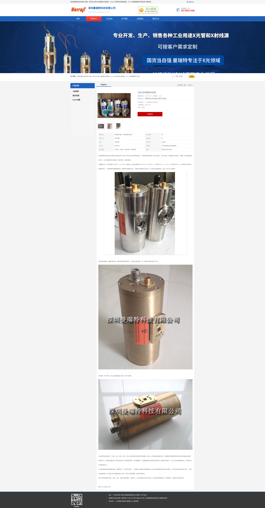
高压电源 (76, 95)
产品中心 (93, 19)
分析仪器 (154, 98)
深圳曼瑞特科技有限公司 (152, 498)
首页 (78, 19)
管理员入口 (130, 501)
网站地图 (136, 501)
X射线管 (76, 91)
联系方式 (155, 19)
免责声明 (124, 501)
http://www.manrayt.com (104, 486)
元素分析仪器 (161, 98)
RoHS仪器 (76, 100)
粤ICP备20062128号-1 (139, 498)
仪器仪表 (148, 98)
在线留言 (140, 19)
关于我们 (124, 19)
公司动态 (109, 19)
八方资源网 (118, 501)
